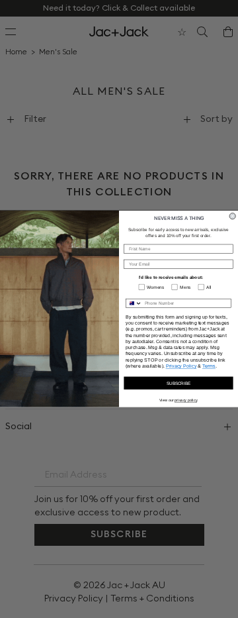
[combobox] (134, 303)
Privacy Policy (181, 366)
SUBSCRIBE (178, 383)
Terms (209, 366)
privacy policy (186, 400)
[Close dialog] (232, 216)
